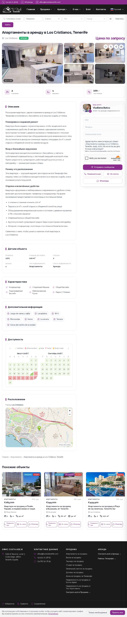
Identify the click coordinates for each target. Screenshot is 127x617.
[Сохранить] (105, 46)
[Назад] (5, 484)
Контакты (101, 9)
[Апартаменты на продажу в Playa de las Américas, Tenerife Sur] (105, 500)
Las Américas (95, 512)
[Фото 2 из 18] (79, 53)
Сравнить (24, 604)
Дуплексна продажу (74, 572)
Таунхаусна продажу (75, 561)
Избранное (9, 604)
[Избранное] (33, 493)
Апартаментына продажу (76, 554)
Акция (36, 474)
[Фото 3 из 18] (110, 53)
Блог (88, 9)
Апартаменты (16, 457)
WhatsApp (104, 181)
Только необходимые (97, 613)
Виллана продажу (73, 558)
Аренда (61, 9)
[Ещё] (110, 18)
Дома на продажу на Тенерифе (79, 576)
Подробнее (53, 614)
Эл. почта (114, 174)
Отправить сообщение (104, 167)
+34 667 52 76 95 (44, 561)
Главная (31, 9)
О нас (76, 9)
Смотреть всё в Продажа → (78, 592)
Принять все (117, 613)
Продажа (45, 9)
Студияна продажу (74, 565)
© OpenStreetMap (65, 444)
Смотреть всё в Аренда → (109, 554)
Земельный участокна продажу (79, 569)
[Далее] (38, 484)
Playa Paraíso (11, 512)
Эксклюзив (69, 474)
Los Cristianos (11, 38)
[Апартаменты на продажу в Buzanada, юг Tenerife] (63, 500)
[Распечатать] (121, 46)
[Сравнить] (111, 46)
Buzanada (52, 512)
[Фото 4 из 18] (79, 74)
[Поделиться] (116, 46)
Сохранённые (39, 604)
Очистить (119, 19)
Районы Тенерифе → (107, 559)
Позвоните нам (94, 174)
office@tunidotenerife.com (47, 554)
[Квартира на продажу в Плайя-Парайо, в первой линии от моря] (21, 500)
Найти (7, 25)
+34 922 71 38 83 (44, 558)
